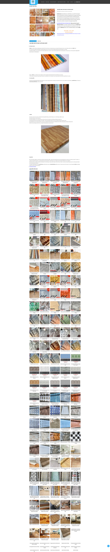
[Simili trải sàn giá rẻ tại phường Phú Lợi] (34, 254)
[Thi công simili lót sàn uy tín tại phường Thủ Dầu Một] (34, 267)
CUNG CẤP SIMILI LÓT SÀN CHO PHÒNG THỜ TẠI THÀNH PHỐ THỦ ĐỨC (55, 511)
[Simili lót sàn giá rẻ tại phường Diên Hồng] (76, 202)
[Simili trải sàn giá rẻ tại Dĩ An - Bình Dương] (65, 410)
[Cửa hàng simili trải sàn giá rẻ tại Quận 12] (34, 397)
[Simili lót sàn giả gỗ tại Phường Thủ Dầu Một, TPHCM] (45, 332)
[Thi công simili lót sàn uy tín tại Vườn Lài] (65, 254)
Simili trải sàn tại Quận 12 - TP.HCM (65, 442)
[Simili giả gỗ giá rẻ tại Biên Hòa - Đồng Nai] (34, 410)
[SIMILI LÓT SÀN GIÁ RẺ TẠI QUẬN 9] (34, 519)
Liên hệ (71, 1)
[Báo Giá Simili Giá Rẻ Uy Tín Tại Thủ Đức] (45, 547)
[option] (42, 20)
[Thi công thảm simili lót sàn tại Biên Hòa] (65, 215)
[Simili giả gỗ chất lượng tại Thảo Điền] (55, 228)
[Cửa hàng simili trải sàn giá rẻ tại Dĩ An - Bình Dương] (45, 384)
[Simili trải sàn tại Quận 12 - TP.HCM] (65, 436)
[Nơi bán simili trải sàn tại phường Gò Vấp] (45, 202)
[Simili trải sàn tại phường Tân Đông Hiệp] (65, 267)
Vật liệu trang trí (53, 1)
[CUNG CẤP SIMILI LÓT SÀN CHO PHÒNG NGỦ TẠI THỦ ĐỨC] (76, 519)
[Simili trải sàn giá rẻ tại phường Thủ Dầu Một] (45, 267)
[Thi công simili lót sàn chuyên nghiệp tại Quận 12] (76, 371)
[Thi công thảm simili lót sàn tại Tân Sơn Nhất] (34, 228)
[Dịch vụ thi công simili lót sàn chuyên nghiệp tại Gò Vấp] (45, 189)
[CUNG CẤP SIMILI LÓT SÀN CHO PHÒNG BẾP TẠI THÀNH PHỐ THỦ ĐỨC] (65, 519)
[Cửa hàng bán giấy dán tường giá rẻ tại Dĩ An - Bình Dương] (76, 449)
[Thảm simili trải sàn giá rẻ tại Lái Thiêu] (55, 189)
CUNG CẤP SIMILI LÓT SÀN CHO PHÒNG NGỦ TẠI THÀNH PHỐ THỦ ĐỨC (34, 539)
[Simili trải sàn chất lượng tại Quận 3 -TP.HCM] (34, 449)
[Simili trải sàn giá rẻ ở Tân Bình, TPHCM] (55, 306)
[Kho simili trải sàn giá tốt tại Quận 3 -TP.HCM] (76, 436)
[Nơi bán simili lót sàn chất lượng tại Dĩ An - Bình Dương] (45, 462)
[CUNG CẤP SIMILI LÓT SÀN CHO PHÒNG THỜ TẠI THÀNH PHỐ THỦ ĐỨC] (55, 505)
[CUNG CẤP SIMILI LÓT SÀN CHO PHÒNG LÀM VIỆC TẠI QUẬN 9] (76, 491)
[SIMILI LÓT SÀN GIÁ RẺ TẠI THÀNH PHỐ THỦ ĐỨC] (76, 505)
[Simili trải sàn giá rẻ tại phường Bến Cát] (55, 254)
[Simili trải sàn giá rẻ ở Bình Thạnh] (65, 345)
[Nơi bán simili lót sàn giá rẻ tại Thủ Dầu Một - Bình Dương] (45, 397)
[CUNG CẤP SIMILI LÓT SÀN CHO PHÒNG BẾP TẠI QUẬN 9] (45, 519)
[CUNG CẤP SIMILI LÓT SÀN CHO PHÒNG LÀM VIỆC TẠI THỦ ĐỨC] (55, 491)
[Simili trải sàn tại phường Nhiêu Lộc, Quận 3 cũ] (55, 176)
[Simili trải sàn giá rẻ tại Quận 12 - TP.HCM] (45, 423)
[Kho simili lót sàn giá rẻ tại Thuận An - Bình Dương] (76, 423)
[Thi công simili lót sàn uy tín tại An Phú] (65, 280)
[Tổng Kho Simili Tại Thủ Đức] (65, 547)
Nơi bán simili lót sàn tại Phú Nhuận (76, 298)
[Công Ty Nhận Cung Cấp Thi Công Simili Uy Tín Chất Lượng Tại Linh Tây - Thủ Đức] (65, 477)
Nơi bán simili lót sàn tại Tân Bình (44, 311)
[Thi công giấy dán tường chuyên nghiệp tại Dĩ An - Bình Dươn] (65, 449)
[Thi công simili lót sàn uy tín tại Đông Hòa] (45, 280)
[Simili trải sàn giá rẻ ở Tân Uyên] (55, 358)
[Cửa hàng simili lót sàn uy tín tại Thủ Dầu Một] (76, 410)
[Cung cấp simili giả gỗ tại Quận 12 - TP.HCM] (45, 436)
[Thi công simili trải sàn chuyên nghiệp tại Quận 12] (76, 384)
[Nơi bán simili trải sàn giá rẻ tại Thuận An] (34, 371)
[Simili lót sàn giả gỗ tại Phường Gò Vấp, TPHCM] (34, 345)
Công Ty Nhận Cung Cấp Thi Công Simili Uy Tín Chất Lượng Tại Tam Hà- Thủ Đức (34, 483)
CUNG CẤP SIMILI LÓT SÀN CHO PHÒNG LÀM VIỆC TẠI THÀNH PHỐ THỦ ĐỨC (65, 497)
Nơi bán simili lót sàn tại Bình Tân (65, 311)
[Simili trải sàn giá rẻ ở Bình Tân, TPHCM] (76, 306)
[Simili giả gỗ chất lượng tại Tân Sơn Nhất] (76, 228)
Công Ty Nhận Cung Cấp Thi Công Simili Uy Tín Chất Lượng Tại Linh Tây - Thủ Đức (65, 483)
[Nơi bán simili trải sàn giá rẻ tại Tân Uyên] (45, 371)
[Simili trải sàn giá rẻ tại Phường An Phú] (76, 280)
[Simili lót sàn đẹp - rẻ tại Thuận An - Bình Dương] (55, 423)
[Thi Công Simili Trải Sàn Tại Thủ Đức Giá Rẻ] (76, 547)
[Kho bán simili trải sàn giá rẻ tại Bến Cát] (65, 241)
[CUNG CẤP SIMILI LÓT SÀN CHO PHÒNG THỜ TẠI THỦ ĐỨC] (45, 505)
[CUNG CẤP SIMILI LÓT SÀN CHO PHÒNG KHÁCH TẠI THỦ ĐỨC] (65, 533)
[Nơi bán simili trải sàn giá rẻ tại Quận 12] (65, 371)
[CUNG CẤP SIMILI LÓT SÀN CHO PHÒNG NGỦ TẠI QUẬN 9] (45, 533)
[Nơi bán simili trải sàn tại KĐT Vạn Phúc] (34, 215)
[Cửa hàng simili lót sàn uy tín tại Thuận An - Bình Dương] (65, 423)
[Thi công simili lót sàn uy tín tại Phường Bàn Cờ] (34, 293)
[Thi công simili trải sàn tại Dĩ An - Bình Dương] (34, 384)
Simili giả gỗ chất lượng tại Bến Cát (55, 246)
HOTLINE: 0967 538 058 (32, 166)
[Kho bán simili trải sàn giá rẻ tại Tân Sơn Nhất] (65, 228)
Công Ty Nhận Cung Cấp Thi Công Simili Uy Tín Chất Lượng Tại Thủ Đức (34, 497)
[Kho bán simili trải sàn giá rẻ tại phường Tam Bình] (34, 241)
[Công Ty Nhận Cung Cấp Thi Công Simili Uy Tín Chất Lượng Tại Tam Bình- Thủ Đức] (76, 462)
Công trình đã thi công (62, 1)
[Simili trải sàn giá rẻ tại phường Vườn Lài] (76, 254)
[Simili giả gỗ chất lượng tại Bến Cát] (55, 241)
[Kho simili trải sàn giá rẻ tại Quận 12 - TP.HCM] (55, 436)
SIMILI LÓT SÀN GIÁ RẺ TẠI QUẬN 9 (34, 524)
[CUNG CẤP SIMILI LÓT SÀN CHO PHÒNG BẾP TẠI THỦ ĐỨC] (55, 519)
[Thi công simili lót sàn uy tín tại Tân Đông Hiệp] (55, 267)
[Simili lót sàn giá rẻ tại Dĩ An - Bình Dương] (65, 462)
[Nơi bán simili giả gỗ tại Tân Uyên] (45, 358)
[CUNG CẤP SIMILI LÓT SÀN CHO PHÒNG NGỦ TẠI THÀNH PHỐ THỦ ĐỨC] (34, 533)
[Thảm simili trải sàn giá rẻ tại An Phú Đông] (76, 189)
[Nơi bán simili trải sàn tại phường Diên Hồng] (65, 202)
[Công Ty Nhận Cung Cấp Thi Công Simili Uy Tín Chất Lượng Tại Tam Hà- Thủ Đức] (34, 477)
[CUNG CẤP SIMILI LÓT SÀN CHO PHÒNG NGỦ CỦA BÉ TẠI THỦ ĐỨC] (45, 491)
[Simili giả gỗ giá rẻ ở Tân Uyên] (65, 319)
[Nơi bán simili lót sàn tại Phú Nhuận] (76, 293)
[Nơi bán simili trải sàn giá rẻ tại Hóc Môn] (65, 358)
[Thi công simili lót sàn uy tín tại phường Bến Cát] (45, 254)
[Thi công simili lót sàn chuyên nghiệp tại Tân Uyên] (55, 371)
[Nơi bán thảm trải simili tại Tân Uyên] (55, 319)
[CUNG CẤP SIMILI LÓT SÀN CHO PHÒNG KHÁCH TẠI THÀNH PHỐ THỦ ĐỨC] (76, 533)
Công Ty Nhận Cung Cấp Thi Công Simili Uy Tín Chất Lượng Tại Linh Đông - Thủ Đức (75, 483)
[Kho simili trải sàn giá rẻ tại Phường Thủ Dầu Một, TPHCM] (55, 332)
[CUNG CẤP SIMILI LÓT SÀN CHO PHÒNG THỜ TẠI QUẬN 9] (34, 505)
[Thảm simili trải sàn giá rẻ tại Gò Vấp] (34, 189)
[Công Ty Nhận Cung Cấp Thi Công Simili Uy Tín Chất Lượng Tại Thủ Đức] (34, 491)
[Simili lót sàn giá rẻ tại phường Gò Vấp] (55, 202)
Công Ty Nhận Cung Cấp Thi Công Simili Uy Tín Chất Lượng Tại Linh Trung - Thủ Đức (55, 483)
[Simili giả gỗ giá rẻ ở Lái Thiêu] (45, 319)
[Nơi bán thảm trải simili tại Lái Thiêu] (34, 319)
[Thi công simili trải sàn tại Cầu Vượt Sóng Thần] (55, 384)
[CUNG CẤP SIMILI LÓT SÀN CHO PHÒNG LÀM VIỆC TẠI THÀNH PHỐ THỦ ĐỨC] (65, 491)
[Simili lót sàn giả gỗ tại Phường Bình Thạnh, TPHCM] (65, 332)
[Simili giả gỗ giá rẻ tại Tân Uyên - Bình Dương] (65, 397)
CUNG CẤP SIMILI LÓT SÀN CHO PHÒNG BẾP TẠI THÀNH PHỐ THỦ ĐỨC (65, 525)
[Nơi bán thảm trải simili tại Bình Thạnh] (76, 319)
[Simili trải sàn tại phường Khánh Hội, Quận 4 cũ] (76, 176)
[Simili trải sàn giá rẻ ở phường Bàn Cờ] (45, 293)
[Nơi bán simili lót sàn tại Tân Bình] (45, 306)
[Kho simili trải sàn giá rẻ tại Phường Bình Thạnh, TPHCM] (76, 332)
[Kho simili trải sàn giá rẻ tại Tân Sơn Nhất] (45, 228)
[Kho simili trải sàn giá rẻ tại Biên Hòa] (76, 215)
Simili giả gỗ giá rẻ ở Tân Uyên (65, 324)
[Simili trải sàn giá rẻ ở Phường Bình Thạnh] (65, 293)
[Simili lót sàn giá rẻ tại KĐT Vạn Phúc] (45, 215)
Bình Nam (42, 1)
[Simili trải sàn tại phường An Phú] (34, 280)
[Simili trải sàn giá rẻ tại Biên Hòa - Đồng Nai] (45, 410)
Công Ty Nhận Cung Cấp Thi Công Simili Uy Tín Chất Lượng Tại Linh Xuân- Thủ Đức (44, 483)
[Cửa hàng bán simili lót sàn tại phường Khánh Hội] (65, 176)
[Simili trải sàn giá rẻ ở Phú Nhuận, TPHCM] (34, 306)
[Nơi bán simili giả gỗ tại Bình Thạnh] (55, 345)
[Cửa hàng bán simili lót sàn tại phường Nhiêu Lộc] (45, 176)
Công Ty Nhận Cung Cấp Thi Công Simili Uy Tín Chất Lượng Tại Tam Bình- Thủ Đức (75, 469)
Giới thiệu (47, 1)
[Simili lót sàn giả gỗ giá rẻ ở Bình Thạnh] (34, 332)
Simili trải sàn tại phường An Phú (34, 285)
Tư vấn (68, 1)
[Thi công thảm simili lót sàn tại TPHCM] (55, 215)
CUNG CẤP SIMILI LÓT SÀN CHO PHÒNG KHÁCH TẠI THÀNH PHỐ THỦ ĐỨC (75, 539)
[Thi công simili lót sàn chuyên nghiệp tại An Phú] (76, 267)
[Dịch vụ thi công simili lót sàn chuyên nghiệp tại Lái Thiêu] (65, 189)
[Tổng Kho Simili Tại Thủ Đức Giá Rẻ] (55, 547)
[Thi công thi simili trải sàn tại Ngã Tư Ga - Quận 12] (76, 358)
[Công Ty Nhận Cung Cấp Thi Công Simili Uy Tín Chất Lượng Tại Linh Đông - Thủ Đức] (76, 477)
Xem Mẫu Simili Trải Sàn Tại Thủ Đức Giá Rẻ (64, 23)
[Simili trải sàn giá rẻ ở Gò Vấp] (34, 358)
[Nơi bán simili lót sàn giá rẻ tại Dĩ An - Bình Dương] (55, 410)
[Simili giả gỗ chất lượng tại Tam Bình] (45, 241)
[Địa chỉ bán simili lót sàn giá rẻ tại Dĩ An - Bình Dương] (34, 462)
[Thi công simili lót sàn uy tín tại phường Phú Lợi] (76, 241)
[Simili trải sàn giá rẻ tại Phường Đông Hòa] (55, 280)
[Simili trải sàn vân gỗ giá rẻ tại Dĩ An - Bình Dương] (55, 462)
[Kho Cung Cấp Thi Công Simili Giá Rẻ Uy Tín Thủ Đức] (34, 547)
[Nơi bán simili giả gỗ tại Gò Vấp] (76, 345)
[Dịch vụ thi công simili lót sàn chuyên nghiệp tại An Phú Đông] (34, 202)
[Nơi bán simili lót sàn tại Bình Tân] (65, 306)
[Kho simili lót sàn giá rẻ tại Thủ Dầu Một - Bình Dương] (34, 423)
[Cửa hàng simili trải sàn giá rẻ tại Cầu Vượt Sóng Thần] (65, 384)
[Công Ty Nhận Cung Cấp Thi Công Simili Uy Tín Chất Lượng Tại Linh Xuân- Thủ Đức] (45, 477)
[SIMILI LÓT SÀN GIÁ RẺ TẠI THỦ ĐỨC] (65, 505)
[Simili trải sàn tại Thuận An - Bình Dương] (34, 436)
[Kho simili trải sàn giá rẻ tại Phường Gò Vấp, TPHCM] (45, 345)
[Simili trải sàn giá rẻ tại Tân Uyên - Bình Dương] (76, 397)
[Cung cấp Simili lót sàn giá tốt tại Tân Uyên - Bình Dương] (45, 449)
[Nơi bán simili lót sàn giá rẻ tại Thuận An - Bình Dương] (55, 397)
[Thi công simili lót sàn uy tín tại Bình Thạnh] (55, 293)
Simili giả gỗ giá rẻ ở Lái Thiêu (45, 324)
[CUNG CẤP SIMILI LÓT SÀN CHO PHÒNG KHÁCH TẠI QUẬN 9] (55, 533)
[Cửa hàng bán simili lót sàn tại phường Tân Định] (34, 176)
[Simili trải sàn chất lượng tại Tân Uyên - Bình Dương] (55, 449)
